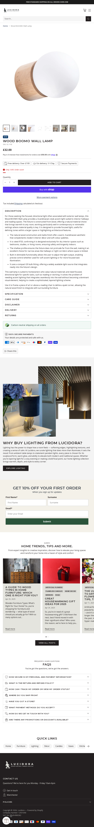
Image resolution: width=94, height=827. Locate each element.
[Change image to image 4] (31, 128)
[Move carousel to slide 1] (46, 636)
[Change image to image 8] (64, 128)
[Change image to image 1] (6, 128)
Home (5, 26)
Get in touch (12, 790)
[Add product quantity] (14, 182)
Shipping (18, 203)
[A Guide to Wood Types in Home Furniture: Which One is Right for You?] (22, 570)
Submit (47, 521)
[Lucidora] (11, 10)
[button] (6, 821)
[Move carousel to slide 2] (47, 636)
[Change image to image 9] (73, 128)
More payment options (47, 197)
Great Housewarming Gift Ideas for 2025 (60, 601)
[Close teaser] (11, 816)
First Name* (12, 497)
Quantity (7, 177)
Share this (11, 351)
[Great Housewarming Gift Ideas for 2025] (61, 570)
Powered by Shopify (35, 810)
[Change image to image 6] (48, 128)
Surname (52, 497)
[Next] (88, 746)
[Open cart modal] (84, 10)
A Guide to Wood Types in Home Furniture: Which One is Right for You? (21, 591)
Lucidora (21, 810)
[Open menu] (89, 10)
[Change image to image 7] (56, 128)
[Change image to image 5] (39, 128)
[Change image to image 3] (23, 128)
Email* (9, 508)
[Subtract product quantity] (5, 182)
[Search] (88, 18)
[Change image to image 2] (14, 128)
